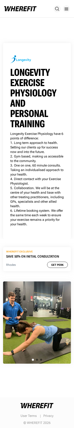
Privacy (48, 416)
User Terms (29, 416)
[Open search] (57, 8)
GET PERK (57, 264)
